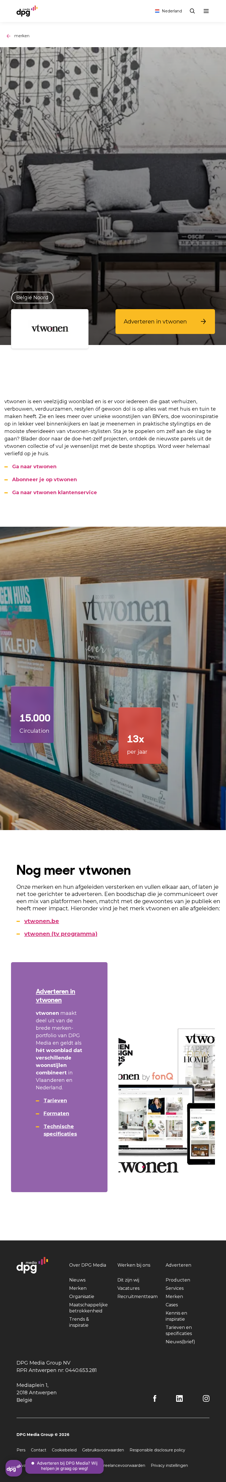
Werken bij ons (133, 1265)
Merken (78, 1288)
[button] (165, 321)
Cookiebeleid (64, 1450)
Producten (178, 1280)
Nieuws (77, 1280)
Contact (38, 1450)
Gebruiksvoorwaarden (103, 1450)
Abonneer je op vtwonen (44, 480)
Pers (21, 1450)
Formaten (56, 1114)
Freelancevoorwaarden (123, 1465)
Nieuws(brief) (180, 1341)
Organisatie (81, 1296)
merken (21, 35)
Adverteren (178, 1265)
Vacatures (128, 1288)
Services (175, 1288)
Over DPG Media (87, 1265)
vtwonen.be (41, 921)
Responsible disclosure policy (157, 1450)
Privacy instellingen (169, 1465)
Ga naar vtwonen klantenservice (54, 492)
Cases (172, 1304)
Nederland (172, 11)
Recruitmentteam (137, 1296)
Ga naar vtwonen (34, 467)
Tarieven (55, 1101)
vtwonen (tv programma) (61, 933)
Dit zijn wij (128, 1280)
